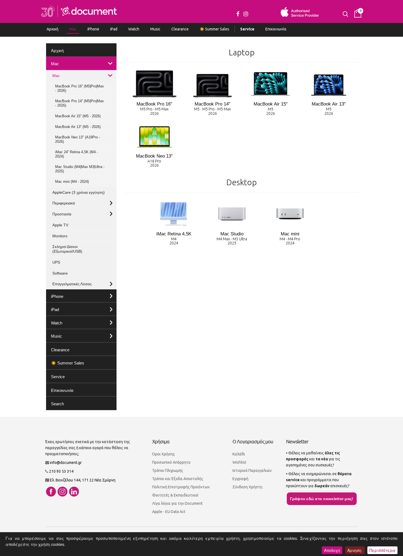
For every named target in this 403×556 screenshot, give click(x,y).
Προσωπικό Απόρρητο (171, 462)
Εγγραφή (240, 479)
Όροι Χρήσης (163, 454)
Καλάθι (238, 454)
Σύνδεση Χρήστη (247, 487)
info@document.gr (66, 462)
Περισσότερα (382, 550)
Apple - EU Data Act (168, 511)
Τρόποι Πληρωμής (167, 470)
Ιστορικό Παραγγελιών (252, 470)
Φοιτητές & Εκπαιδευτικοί (175, 495)
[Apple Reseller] (79, 10)
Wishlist (239, 462)
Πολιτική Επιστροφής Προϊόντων (181, 487)
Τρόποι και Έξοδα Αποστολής (177, 479)
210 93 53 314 (61, 471)
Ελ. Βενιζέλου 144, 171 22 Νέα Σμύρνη (82, 480)
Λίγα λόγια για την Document (177, 503)
